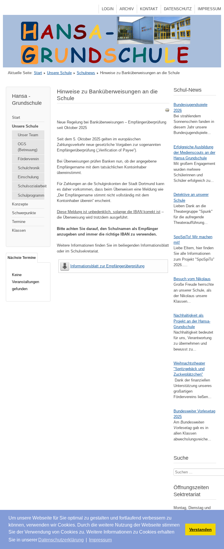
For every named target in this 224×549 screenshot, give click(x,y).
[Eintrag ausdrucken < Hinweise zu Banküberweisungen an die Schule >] (167, 111)
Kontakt (149, 9)
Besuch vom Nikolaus (192, 279)
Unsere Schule (59, 73)
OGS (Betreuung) (27, 147)
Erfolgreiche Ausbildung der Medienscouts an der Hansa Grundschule (194, 152)
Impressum (209, 9)
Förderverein (28, 159)
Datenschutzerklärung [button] (61, 539)
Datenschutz (178, 9)
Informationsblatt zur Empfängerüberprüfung (107, 266)
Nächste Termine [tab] (22, 257)
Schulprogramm (31, 195)
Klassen (19, 230)
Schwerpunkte (24, 213)
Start (38, 73)
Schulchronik (29, 168)
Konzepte (20, 204)
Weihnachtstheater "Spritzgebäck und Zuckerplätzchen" (189, 369)
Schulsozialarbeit (31, 186)
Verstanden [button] (200, 529)
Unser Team (28, 135)
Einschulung (28, 177)
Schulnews (86, 73)
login (107, 9)
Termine (18, 221)
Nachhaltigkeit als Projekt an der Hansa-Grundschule (192, 321)
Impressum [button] (100, 539)
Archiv (127, 9)
